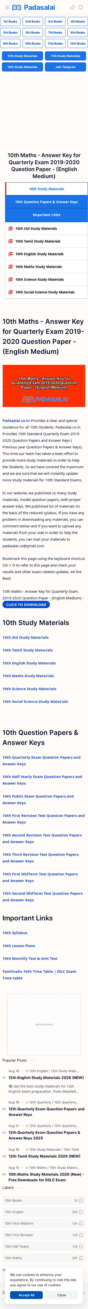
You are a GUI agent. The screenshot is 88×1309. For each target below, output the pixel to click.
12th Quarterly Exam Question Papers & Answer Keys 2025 (44, 1135)
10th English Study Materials (39, 254)
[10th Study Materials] (65, 1168)
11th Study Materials (65, 56)
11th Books (55, 43)
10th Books (33, 43)
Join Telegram (65, 67)
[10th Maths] (39, 1168)
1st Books (10, 21)
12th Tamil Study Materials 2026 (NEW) (44, 1156)
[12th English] (39, 1071)
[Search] (80, 7)
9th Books (10, 43)
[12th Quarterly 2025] (69, 1102)
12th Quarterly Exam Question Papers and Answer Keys (47, 1112)
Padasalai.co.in (16, 420)
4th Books (78, 21)
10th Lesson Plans (18, 945)
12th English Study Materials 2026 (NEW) (46, 1077)
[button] (72, 7)
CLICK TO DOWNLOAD (26, 604)
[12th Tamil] (71, 1149)
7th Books (55, 32)
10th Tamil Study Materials (37, 241)
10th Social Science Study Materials (45, 292)
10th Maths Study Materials (38, 266)
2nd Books (32, 21)
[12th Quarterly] (41, 1102)
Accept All (26, 1295)
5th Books (10, 32)
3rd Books (55, 21)
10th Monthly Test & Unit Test (29, 958)
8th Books (78, 32)
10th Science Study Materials (39, 279)
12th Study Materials (22, 56)
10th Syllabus (14, 932)
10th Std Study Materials (36, 228)
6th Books (33, 32)
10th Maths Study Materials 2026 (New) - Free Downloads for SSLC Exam (46, 1177)
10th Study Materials (22, 67)
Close (61, 1295)
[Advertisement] (44, 107)
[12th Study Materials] (66, 1071)
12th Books (78, 43)
